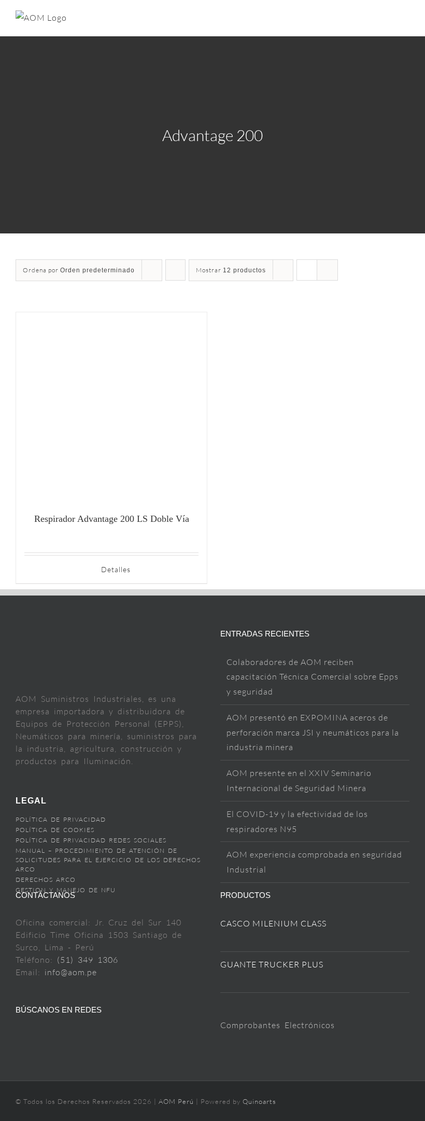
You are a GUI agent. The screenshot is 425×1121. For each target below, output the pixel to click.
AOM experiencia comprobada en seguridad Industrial (314, 862)
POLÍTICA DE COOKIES (55, 830)
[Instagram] (53, 1037)
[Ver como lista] (327, 270)
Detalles (116, 569)
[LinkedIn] (86, 1037)
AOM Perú (177, 1101)
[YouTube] (36, 1037)
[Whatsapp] (102, 1037)
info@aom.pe (71, 972)
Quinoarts (259, 1101)
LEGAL (31, 800)
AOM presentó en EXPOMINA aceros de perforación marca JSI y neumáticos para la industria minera (312, 732)
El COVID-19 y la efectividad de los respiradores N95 (297, 821)
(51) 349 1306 (87, 959)
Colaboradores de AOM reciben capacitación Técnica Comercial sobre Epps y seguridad (312, 677)
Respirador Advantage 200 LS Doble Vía (111, 519)
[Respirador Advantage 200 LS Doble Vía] (111, 407)
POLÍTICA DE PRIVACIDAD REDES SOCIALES (91, 840)
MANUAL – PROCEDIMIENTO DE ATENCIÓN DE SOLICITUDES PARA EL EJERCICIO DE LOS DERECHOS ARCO (108, 860)
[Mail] (69, 1037)
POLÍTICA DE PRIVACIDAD (61, 819)
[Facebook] (20, 1037)
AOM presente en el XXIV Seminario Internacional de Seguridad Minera (299, 780)
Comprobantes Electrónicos (277, 1025)
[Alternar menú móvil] (405, 20)
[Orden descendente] (175, 270)
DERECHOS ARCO (46, 879)
